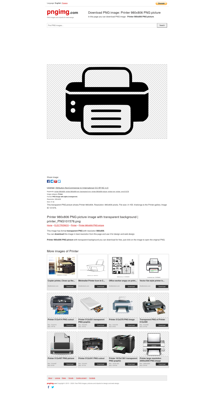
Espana (64, 3)
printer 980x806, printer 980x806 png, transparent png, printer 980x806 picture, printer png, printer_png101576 (91, 191)
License (57, 378)
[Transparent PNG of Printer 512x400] (154, 305)
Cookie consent (81, 378)
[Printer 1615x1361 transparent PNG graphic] (123, 344)
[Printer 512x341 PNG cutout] (92, 344)
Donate (70, 378)
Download (70, 286)
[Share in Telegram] (52, 181)
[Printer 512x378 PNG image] (123, 305)
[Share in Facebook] (48, 181)
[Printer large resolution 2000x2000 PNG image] (154, 344)
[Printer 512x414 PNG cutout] (62, 305)
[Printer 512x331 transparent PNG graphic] (92, 305)
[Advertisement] (107, 47)
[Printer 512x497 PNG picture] (62, 344)
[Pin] (55, 181)
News (64, 378)
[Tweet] (59, 181)
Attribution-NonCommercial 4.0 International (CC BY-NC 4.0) (81, 187)
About (50, 378)
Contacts (92, 378)
